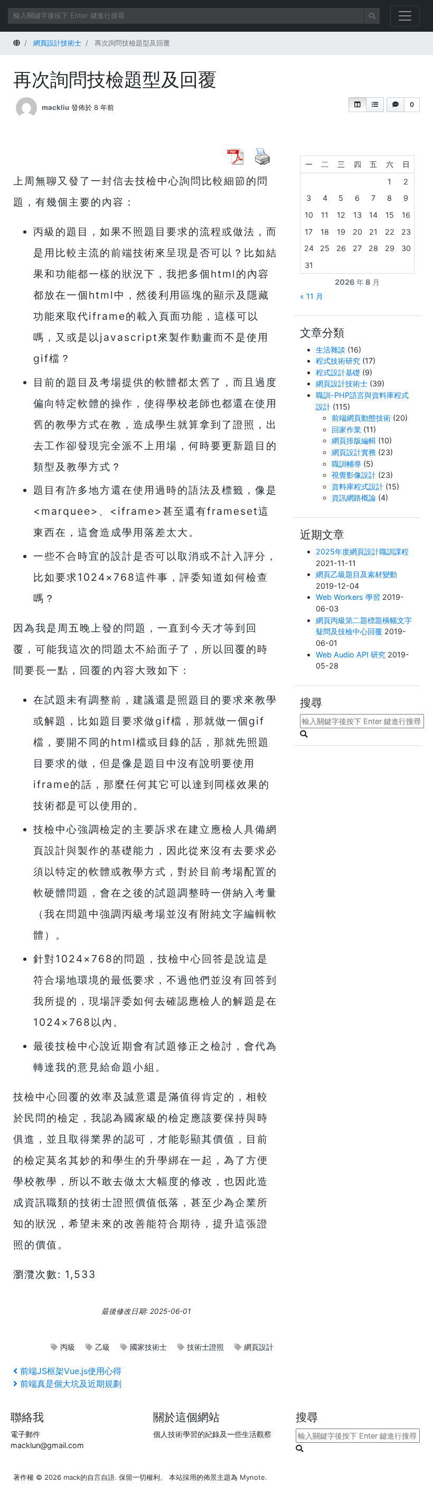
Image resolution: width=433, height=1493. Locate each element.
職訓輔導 (346, 463)
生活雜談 (330, 349)
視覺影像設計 (354, 474)
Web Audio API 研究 (350, 654)
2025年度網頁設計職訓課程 (362, 551)
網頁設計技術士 (342, 383)
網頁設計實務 (354, 452)
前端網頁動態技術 (361, 417)
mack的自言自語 (89, 1477)
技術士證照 (205, 1346)
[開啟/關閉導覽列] (405, 15)
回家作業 (346, 429)
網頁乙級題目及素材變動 (356, 574)
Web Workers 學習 (348, 596)
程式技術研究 (338, 360)
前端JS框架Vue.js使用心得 (70, 1371)
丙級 (67, 1346)
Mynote (252, 1477)
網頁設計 (259, 1346)
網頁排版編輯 (354, 440)
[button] (357, 104)
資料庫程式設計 (357, 486)
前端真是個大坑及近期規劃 (70, 1383)
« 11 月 (311, 296)
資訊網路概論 (354, 497)
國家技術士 (148, 1346)
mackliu (55, 107)
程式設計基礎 (338, 372)
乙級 (102, 1346)
